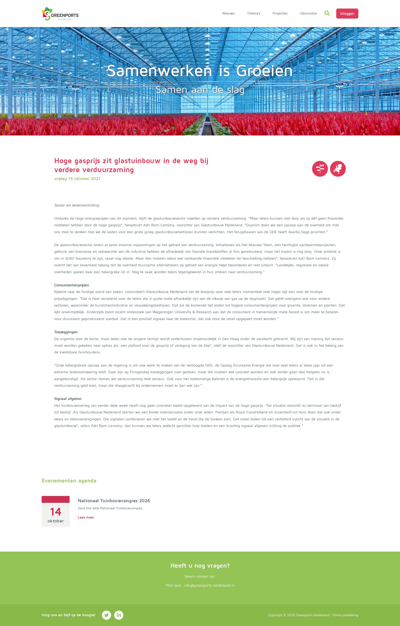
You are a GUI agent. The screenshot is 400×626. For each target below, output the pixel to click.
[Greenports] (338, 169)
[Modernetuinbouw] (60, 13)
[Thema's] (320, 169)
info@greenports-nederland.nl (209, 585)
